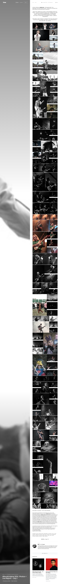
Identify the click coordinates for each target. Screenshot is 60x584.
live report (33, 535)
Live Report (12, 574)
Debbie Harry (37, 534)
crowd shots (33, 534)
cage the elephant (45, 533)
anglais (40, 533)
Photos (17, 574)
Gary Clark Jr (48, 534)
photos (50, 535)
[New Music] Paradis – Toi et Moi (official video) (37, 572)
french (45, 534)
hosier (51, 534)
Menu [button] (25, 2)
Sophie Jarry (42, 7)
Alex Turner (37, 533)
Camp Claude (49, 533)
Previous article (6, 581)
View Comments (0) (44, 553)
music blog (40, 535)
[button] (21, 2)
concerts (55, 533)
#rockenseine (34, 533)
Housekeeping (9, 574)
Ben (39, 544)
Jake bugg (53, 534)
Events (3, 574)
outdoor (48, 535)
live (55, 534)
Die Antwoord (40, 534)
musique (43, 535)
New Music (46, 535)
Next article (14, 581)
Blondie (42, 533)
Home (33, 2)
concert (53, 533)
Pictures (53, 535)
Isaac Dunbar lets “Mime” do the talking (51, 572)
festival (44, 534)
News (15, 574)
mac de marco (37, 535)
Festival (6, 574)
